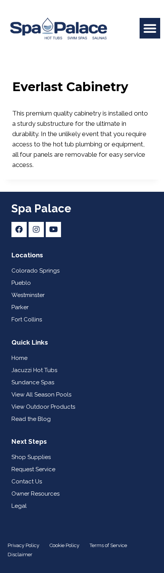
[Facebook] (19, 229)
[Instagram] (36, 229)
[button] (150, 28)
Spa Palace (41, 208)
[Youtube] (53, 229)
